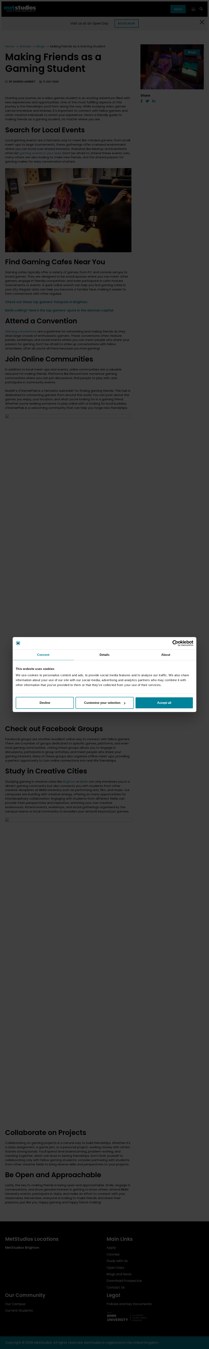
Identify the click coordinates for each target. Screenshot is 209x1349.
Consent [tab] (43, 654)
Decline (45, 702)
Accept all (164, 702)
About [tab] (165, 654)
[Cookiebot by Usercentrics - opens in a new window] (175, 643)
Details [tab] (105, 654)
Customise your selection (102, 702)
